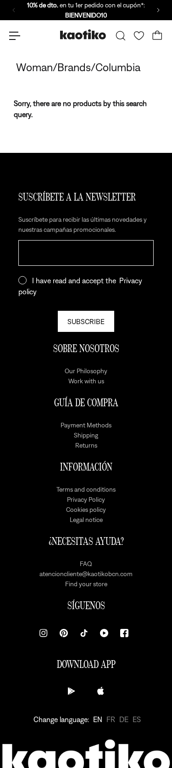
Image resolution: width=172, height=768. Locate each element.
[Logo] (83, 35)
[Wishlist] (139, 36)
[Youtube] (104, 633)
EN (97, 719)
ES (137, 719)
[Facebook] (124, 633)
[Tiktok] (84, 633)
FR (110, 719)
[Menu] (15, 36)
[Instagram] (43, 633)
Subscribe (86, 321)
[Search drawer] (120, 36)
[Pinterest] (64, 633)
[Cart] (157, 36)
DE (123, 719)
